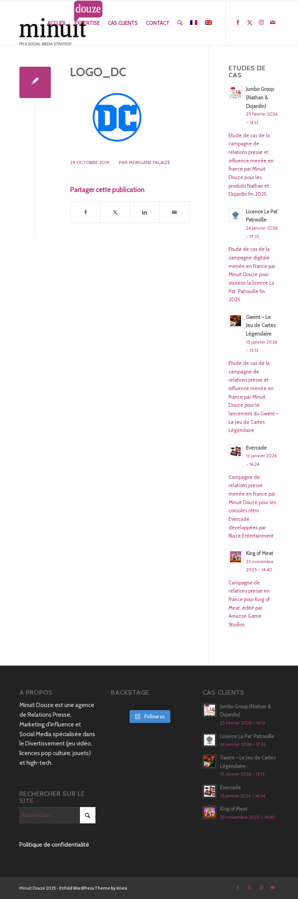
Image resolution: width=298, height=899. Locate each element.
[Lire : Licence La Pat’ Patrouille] (236, 215)
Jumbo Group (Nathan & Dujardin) (260, 97)
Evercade (256, 448)
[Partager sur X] (115, 212)
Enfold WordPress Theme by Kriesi (93, 888)
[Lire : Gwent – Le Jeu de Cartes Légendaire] (236, 321)
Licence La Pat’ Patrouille (247, 736)
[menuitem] (56, 22)
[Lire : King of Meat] (236, 557)
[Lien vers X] (249, 22)
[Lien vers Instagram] (261, 22)
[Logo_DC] (35, 82)
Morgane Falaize (149, 162)
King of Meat (259, 553)
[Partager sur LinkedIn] (144, 212)
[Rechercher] (179, 22)
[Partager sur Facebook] (85, 212)
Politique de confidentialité (54, 844)
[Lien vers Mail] (273, 22)
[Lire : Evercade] (236, 451)
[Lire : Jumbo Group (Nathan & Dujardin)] (236, 93)
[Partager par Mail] (174, 212)
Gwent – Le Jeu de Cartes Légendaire (260, 325)
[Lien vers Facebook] (238, 22)
